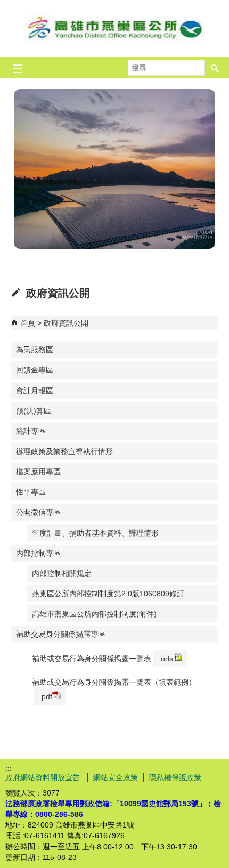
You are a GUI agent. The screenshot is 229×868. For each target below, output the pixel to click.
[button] (215, 68)
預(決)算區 (33, 411)
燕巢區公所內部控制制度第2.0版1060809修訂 (108, 593)
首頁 (27, 323)
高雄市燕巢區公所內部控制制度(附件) (94, 614)
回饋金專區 (34, 370)
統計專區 (31, 431)
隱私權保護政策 (175, 777)
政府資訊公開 (66, 323)
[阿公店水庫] (114, 169)
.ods (166, 658)
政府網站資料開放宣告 (43, 777)
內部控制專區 (38, 553)
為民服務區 (34, 349)
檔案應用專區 (38, 471)
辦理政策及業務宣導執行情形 (64, 451)
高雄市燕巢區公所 (114, 28)
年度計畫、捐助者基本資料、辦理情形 (95, 533)
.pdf (45, 696)
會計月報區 (34, 390)
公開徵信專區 (38, 512)
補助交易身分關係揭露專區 (60, 634)
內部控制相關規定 (62, 573)
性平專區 (31, 492)
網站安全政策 (115, 777)
